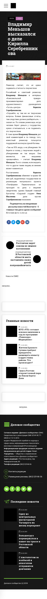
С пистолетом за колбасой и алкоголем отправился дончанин (29, 563)
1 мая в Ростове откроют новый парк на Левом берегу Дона (30, 374)
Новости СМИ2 (12, 276)
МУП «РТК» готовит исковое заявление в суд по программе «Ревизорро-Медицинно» (29, 334)
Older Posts (23, 291)
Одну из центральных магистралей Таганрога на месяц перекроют (29, 519)
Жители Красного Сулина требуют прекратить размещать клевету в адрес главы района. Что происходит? (29, 355)
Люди (19, 18)
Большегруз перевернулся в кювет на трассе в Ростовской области (29, 541)
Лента (12, 18)
